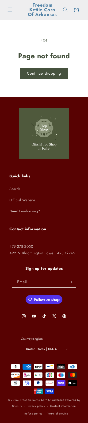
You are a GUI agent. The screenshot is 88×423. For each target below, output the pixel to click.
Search (14, 189)
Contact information (63, 406)
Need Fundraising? (24, 211)
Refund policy (33, 413)
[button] (9, 9)
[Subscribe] (70, 282)
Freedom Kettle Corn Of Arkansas (42, 400)
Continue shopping (44, 73)
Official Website (22, 200)
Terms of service (57, 413)
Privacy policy (36, 406)
